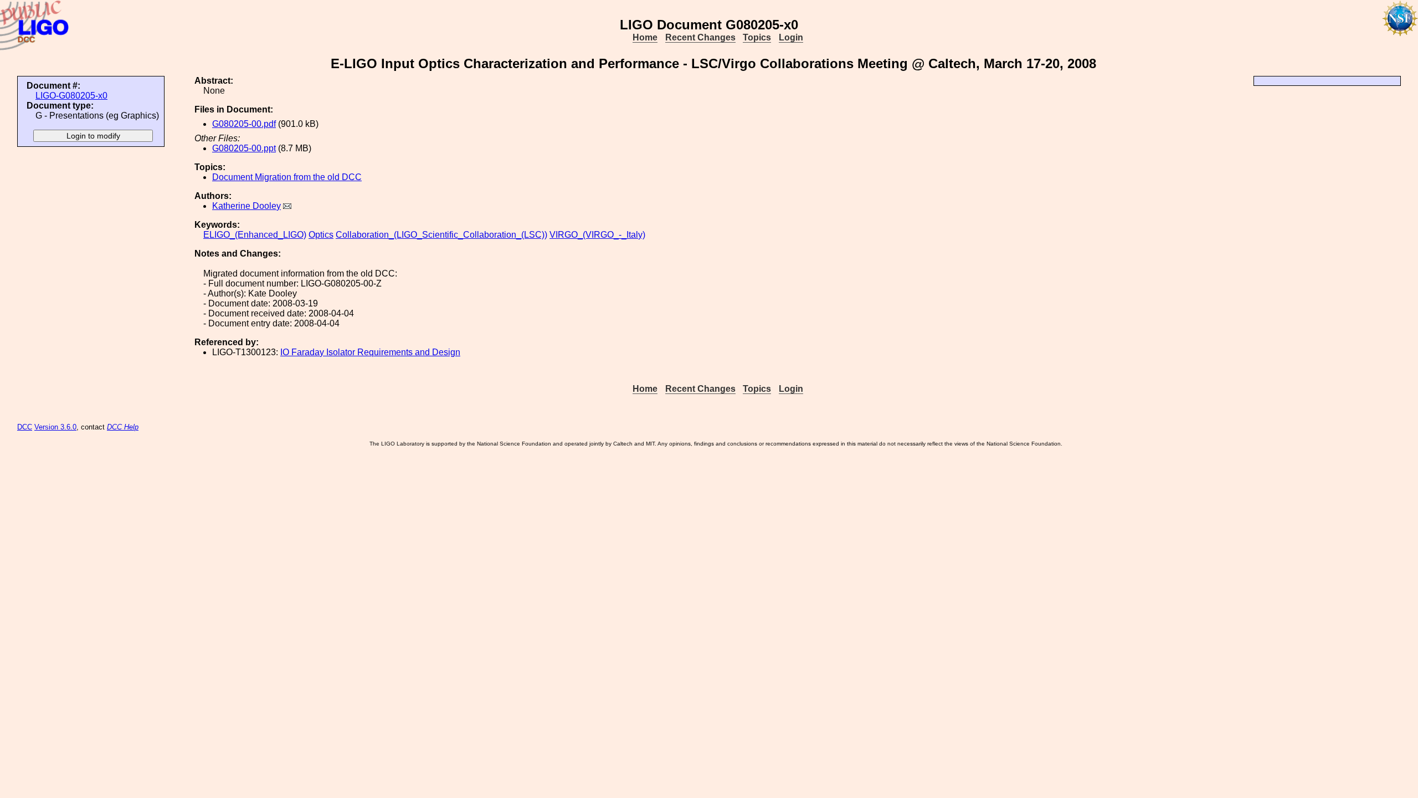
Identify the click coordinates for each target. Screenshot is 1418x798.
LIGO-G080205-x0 (71, 95)
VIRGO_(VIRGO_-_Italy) (597, 234)
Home (645, 37)
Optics (321, 234)
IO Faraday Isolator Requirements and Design (370, 352)
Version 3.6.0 (55, 427)
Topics (757, 37)
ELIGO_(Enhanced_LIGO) (254, 234)
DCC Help (122, 427)
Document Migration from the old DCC (287, 177)
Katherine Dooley (246, 206)
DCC (24, 427)
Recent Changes (700, 37)
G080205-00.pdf (244, 124)
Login (791, 37)
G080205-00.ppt (244, 148)
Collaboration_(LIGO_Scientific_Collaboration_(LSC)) (441, 234)
